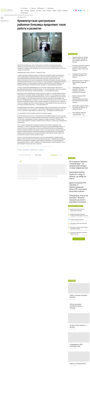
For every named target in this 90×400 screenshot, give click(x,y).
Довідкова (49, 10)
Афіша (22, 10)
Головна (25, 8)
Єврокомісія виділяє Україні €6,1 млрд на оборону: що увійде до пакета (80, 107)
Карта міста (26, 10)
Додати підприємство (78, 238)
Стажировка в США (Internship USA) (76, 345)
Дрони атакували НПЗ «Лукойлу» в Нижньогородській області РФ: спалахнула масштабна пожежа (80, 99)
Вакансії (41, 8)
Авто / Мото (38, 10)
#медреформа (26, 149)
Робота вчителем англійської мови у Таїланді (76, 306)
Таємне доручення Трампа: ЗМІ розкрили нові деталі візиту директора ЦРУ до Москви (80, 59)
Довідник (50, 8)
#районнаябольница (34, 149)
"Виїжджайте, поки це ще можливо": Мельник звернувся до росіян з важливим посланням (79, 90)
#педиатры (41, 149)
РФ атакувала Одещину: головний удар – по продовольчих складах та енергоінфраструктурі (79, 115)
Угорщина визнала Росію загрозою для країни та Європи (79, 75)
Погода (44, 10)
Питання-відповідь (24, 12)
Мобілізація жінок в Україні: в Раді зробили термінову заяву (80, 82)
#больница (19, 149)
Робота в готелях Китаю (78, 364)
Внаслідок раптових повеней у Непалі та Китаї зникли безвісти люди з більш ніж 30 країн (80, 68)
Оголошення (65, 10)
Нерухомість (32, 10)
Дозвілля (54, 10)
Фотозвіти (59, 10)
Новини (33, 8)
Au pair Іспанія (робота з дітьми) (78, 326)
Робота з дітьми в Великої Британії (78, 296)
